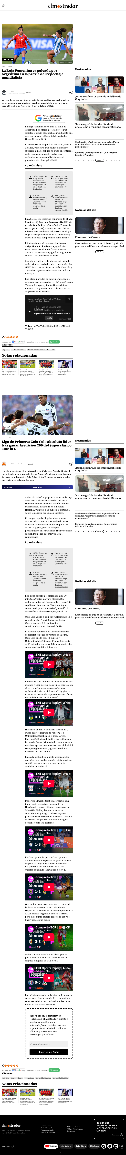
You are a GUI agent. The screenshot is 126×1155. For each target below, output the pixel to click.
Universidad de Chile (60, 1078)
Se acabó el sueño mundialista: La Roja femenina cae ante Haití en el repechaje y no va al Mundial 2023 (27, 373)
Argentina (5, 350)
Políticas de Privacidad (48, 1132)
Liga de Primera (16, 1078)
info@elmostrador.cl (19, 1133)
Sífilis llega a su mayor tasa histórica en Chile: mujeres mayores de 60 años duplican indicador (40, 182)
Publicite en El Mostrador (75, 1127)
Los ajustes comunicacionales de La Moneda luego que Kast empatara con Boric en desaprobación (62, 202)
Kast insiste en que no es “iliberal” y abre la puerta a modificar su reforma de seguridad (99, 245)
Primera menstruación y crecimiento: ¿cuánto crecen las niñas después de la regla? (40, 201)
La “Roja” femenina (18, 350)
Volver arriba (6, 1146)
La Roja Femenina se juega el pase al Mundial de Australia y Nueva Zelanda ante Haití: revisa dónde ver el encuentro (46, 373)
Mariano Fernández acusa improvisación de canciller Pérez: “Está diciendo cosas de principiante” (97, 144)
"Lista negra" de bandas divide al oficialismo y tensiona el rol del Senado (98, 125)
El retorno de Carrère (87, 237)
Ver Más (28, 92)
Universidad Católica (43, 1078)
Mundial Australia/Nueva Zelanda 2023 (41, 350)
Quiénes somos (46, 1126)
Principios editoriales (47, 1130)
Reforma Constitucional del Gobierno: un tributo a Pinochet (96, 153)
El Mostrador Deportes (19, 464)
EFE (12, 92)
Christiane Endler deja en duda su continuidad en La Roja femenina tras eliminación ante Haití (9, 372)
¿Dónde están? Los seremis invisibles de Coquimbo (98, 98)
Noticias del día (85, 210)
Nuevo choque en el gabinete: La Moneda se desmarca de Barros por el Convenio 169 (61, 181)
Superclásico (29, 1078)
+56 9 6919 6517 (7, 1133)
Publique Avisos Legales (75, 1129)
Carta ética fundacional (48, 1128)
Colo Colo (5, 1078)
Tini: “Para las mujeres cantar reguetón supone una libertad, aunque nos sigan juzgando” (65, 372)
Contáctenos (71, 1131)
